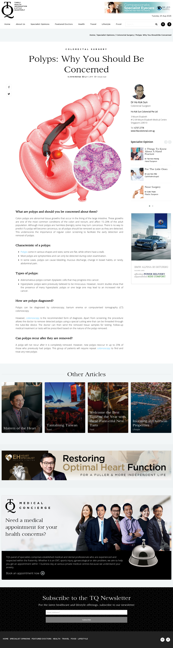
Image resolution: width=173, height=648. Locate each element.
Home (7, 24)
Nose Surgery (153, 187)
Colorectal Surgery (125, 35)
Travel (93, 24)
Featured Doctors (64, 24)
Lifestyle (106, 24)
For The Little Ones (156, 169)
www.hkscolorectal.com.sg (143, 130)
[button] (149, 206)
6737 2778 (139, 127)
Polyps (24, 251)
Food (118, 24)
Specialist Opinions (40, 24)
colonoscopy (32, 318)
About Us (20, 24)
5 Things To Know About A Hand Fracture (156, 151)
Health (81, 24)
